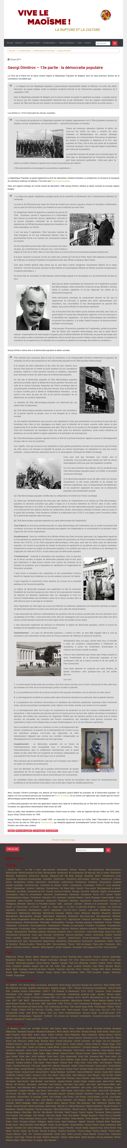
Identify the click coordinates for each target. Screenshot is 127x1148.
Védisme (36, 947)
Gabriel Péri (46, 1066)
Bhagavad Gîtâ (56, 876)
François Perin (66, 1062)
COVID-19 (100, 885)
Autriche (105, 957)
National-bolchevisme (40, 1000)
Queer (33, 928)
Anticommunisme (113, 869)
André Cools (115, 1031)
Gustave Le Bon (40, 1075)
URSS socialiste (94, 972)
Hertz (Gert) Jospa (29, 1078)
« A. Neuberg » (13, 1028)
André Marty (26, 1035)
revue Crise (110, 932)
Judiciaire (78, 904)
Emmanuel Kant (96, 1056)
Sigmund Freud (96, 1128)
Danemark (10, 963)
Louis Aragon (115, 1097)
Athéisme (10, 876)
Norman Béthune (13, 1112)
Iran (51, 966)
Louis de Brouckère (15, 1100)
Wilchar (117, 1137)
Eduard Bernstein (99, 1053)
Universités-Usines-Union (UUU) (106, 1016)
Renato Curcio (12, 1125)
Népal (14, 969)
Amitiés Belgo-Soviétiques (35, 985)
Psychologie (24, 928)
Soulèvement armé (14, 941)
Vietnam (9, 975)
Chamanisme (106, 879)
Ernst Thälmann (67, 1059)
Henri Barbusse (79, 1075)
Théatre (110, 941)
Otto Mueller (47, 1112)
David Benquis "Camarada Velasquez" (56, 1050)
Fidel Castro (38, 1062)
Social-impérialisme (91, 938)
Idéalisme (74, 901)
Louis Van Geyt (32, 1100)
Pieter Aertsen (77, 1118)
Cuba (118, 960)
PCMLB (22, 1010)
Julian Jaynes (53, 1090)
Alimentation (62, 869)
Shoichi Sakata (81, 1128)
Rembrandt (116, 1121)
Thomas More (115, 1131)
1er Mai (28, 869)
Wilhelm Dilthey (12, 1140)
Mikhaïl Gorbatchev (94, 1106)
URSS (82, 972)
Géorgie (117, 963)
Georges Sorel (28, 1072)
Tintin (24, 1134)
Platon (8, 1121)
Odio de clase (33, 1003)
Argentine (88, 957)
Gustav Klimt (107, 1072)
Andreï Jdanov (40, 1035)
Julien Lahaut (91, 1090)
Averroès (54, 1038)
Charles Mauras (77, 1044)
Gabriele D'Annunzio (61, 1066)
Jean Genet (68, 1084)
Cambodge (53, 960)
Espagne (64, 963)
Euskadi (93, 963)
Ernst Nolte (54, 1059)
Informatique (115, 901)
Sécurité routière (30, 938)
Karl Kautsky (115, 1090)
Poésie (108, 922)
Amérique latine (75, 957)
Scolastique (98, 935)
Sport (25, 941)
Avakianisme (21, 876)
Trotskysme (110, 944)
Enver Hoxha (110, 1056)
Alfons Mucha (63, 1031)
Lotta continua (67, 997)
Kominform (10, 997)
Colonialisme (80, 882)
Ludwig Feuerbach (63, 1100)
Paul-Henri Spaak (53, 1115)
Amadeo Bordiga (89, 1031)
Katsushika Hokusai (56, 1094)
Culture (9, 888)
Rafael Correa (54, 1121)
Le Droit (70, 907)
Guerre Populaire (25, 901)
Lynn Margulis (79, 1100)
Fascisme (99, 991)
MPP (14, 1000)
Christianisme (19, 882)
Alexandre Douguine (26, 1031)
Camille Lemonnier (82, 1041)
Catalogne (63, 960)
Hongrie (35, 966)
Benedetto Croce (90, 1038)
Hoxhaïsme (63, 901)
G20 (54, 897)
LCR (58, 997)
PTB (113, 1010)
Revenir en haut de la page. (63, 840)
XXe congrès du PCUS (93, 947)
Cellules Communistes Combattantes (90, 988)
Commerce (92, 882)
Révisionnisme (20, 932)
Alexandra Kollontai (102, 1028)
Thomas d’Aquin (84, 1131)
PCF (8, 1010)
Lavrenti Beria (23, 1097)
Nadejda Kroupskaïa (25, 1109)
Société (117, 938)
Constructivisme (32, 885)
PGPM (57, 1010)
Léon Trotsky (80, 1097)
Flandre (117, 894)
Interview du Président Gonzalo (41, 904)
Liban (94, 966)
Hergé (17, 1078)
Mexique (109, 966)
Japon (69, 966)
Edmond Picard (67, 1053)
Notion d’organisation (20, 919)
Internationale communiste (54, 994)
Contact (87, 43)
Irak (46, 966)
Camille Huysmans (64, 1041)
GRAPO (37, 994)
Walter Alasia (74, 1137)
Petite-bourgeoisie (14, 922)
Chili (71, 960)
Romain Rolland (91, 1125)
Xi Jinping (38, 1140)
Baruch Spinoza (75, 1038)
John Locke (86, 1087)
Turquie (49, 972)
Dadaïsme (40, 888)
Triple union (98, 944)
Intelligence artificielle (16, 904)
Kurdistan (87, 966)
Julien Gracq (78, 1090)
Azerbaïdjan (115, 957)
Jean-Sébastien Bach (26, 1087)
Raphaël (82, 1121)
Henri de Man (107, 1075)
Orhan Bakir (27, 1112)
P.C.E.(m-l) (68, 1003)
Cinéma (30, 882)
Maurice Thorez (68, 1103)
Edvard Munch (114, 1053)
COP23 (65, 885)
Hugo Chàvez (96, 1078)
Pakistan (51, 969)
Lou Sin (104, 1097)
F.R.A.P (91, 991)
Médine (9, 1106)
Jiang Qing (59, 1087)
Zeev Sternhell (50, 1140)
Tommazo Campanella (43, 1134)
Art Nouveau (90, 873)
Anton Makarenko (72, 1035)
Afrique (20, 957)
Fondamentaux (49, 43)
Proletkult (90, 925)
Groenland (16, 966)
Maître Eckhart (93, 1100)
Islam (59, 904)
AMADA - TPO (16, 985)
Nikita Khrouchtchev (62, 1109)
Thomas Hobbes (100, 1131)
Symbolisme (87, 941)
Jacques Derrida (64, 1081)
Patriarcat (86, 919)
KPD (19, 997)
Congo (112, 960)
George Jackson (43, 1069)
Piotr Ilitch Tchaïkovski (110, 1118)
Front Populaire (38, 831)
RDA (102, 969)
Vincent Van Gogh (33, 1137)
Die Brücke (21, 891)
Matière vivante (73, 913)
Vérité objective (47, 947)
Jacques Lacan (94, 1081)
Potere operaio (73, 1010)
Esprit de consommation (31, 894)
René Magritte (41, 1125)
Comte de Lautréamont (71, 1047)
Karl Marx (22, 1094)
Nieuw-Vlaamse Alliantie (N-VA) (106, 1000)
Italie (63, 966)
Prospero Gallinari (28, 1121)
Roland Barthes (77, 1125)
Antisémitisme (49, 873)
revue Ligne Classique (42, 935)
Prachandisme (54, 925)
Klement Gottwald (75, 1094)
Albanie (28, 957)
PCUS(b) (49, 1010)
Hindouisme (51, 901)
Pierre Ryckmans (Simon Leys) (33, 1118)
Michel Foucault (20, 1106)
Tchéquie (40, 972)
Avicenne (63, 1038)
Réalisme (74, 928)
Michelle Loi (62, 1106)
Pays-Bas (70, 969)
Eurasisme (48, 894)
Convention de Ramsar (50, 885)
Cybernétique (19, 888)
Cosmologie (88, 885)
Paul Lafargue (25, 1115)
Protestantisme (114, 925)
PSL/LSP (106, 1010)
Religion (9, 932)
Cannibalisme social (112, 876)
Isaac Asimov (23, 1081)
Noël (8, 919)
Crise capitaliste (113, 885)
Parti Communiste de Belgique (87, 1003)
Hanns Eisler (65, 1075)
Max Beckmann (83, 1103)
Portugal (95, 969)
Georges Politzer (13, 1072)
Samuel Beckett (50, 1128)
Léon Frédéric (55, 1097)
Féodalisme (86, 894)
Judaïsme (68, 904)
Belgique (21, 960)
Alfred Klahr (75, 1031)
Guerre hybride (107, 897)
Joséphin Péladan (26, 1090)
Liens (79, 43)
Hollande (26, 966)
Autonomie (98, 985)
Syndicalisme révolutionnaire (18, 1016)
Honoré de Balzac (46, 1078)
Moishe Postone (111, 1106)
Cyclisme (30, 888)
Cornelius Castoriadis (15, 1050)
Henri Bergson (93, 1075)
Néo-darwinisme (103, 916)
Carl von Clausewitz (112, 1041)
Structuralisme (35, 941)
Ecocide (49, 891)
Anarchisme (53, 985)
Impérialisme (85, 901)
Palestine (60, 969)
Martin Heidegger (23, 1103)
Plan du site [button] (12, 849)
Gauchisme (61, 897)
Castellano (47, 879)
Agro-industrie (49, 869)
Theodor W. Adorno (48, 1131)
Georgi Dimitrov (64, 51)
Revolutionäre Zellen (15, 1013)
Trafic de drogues (84, 944)
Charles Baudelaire (45, 1044)
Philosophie (45, 922)
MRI (20, 1000)
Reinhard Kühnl (103, 1121)
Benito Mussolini (106, 1038)
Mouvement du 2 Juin (100, 997)
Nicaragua (23, 969)
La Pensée (34, 907)
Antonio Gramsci (106, 1035)
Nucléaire (50, 919)
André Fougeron (13, 1035)
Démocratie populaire (60, 181)
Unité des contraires (22, 947)
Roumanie (116, 969)
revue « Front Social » (76, 932)
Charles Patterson (93, 1044)
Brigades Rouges (58, 988)
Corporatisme (76, 885)
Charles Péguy (108, 1044)
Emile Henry (52, 1056)
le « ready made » (56, 907)
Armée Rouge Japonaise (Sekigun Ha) (75, 985)
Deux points (90, 888)
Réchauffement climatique (109, 928)
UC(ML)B (48, 1016)
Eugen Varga (94, 1059)
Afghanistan (11, 957)
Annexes (82, 869)
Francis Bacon (52, 1062)
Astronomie (116, 873)
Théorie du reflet (43, 944)
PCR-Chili (39, 1010)
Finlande (101, 963)
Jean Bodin (43, 1084)
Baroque (44, 876)
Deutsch (80, 888)
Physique (70, 922)
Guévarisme (39, 901)
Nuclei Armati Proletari (16, 1003)
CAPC (70, 988)
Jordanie (77, 966)
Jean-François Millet (106, 1084)
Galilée (74, 1066)
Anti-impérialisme (96, 869)
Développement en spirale (109, 888)
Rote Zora (52, 1013)
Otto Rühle (58, 1112)
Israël (57, 966)
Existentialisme (61, 894)
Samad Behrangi (35, 1128)
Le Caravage (35, 1097)
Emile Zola (83, 1056)
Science (88, 935)
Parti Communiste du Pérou (56, 1007)
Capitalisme (11, 879)
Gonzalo (97, 1072)
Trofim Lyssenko (74, 1134)
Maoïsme (116, 910)
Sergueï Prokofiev (66, 1128)
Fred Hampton (105, 1062)
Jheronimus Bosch (45, 1087)
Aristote (17, 1038)
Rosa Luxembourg (108, 1125)
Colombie (104, 960)
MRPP (27, 1000)
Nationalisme (48, 916)
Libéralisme (21, 910)
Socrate (16, 1131)
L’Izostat (26, 997)
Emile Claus (24, 1056)
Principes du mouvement (73, 925)
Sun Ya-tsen (33, 1131)
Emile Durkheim (39, 1056)
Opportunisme (74, 919)
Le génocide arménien (86, 907)
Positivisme (23, 925)
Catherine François (14, 1044)
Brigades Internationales (39, 988)
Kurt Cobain (111, 1094)
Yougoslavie (19, 975)
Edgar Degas (39, 1053)
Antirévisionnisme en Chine (30, 873)
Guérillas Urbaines (76, 897)
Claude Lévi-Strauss (37, 1047)
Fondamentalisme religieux (17, 897)
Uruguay (106, 972)
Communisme (105, 882)
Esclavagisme (12, 894)
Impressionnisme (100, 901)
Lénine (45, 1097)
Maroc (101, 966)
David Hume (79, 1050)
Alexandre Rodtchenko (46, 1031)
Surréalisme (61, 941)
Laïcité (44, 907)
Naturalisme (61, 916)
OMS (43, 1003)
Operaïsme (51, 1003)
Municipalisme (25, 916)
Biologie (78, 876)
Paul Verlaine (39, 1115)
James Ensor (108, 1081)
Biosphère (88, 876)
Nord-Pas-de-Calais (37, 969)
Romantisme (58, 935)
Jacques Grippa (80, 1081)
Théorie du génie (26, 944)
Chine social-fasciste (89, 960)
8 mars (37, 869)
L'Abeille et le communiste (96, 904)
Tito (30, 1134)
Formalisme (36, 897)
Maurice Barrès (53, 1103)
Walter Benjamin (88, 1137)
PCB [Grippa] (99, 1007)
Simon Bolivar (110, 1128)
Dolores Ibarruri (25, 1053)
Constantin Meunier (90, 1047)
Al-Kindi (45, 1028)
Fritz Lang (35, 1066)
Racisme (65, 928)
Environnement (114, 891)
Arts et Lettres (103, 873)
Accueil (10, 43)
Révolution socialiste (56, 932)
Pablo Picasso (71, 1112)
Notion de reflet (37, 919)
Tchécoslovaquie (27, 972)
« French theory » (14, 869)
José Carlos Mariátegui (102, 1087)
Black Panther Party (112, 985)
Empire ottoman (43, 963)
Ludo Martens (47, 1100)
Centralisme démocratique (77, 879)
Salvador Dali (20, 1128)
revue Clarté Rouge (95, 932)
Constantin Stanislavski (110, 1047)
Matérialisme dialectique (30, 913)
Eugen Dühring (81, 1059)
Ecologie (75, 891)
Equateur (55, 963)
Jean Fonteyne (55, 1084)
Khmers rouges (114, 994)
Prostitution (100, 925)
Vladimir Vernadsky (50, 1137)
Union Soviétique (62, 796)
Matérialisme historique (44, 51)
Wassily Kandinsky (105, 1137)
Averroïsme (34, 876)
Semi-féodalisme (48, 938)
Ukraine (57, 972)
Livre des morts (70, 910)
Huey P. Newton (82, 1078)
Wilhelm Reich (26, 1140)
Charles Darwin (61, 1044)
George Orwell (72, 1069)
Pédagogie (107, 919)
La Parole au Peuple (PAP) (43, 997)
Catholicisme (59, 879)
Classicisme (40, 882)
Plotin (15, 1121)
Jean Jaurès (79, 1084)
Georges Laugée (113, 1069)
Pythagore (41, 1121)
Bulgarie (11, 831)
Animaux (73, 869)
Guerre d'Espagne (92, 897)
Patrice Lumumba (113, 1112)
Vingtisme (67, 947)
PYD (119, 1010)
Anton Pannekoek (89, 1035)
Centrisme (95, 879)
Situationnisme (74, 938)
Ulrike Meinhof (89, 1134)
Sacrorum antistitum (74, 935)
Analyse (18, 43)
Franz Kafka (92, 1062)
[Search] (114, 43)
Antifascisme (11, 873)
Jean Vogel (91, 1084)
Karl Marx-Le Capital (37, 1094)
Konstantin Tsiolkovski (94, 1094)
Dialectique (11, 891)
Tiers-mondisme (59, 944)
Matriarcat (85, 913)
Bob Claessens (20, 1041)
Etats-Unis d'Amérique (79, 963)
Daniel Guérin (32, 1050)
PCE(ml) (110, 1007)
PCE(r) (118, 1007)
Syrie (16, 972)
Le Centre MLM (32, 43)
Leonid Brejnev (93, 1097)
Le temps (101, 907)
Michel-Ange (50, 1106)
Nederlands (73, 916)
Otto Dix (36, 1112)
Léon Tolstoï (68, 1097)
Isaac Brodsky (36, 1081)
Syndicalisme (100, 941)
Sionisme (62, 938)
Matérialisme (11, 913)
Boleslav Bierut (47, 1041)
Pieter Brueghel (92, 1118)
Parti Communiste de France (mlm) (27, 1007)
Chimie (9, 882)
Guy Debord (53, 1075)
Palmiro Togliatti (86, 1112)
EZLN (83, 991)
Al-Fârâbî (36, 1028)
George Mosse (58, 1069)
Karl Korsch (11, 1094)
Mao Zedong (108, 1100)
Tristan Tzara (60, 1134)
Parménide (99, 1112)
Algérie (36, 957)
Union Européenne (70, 972)
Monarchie (106, 913)
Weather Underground (15, 1019)
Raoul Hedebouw (69, 1121)
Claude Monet (53, 1047)
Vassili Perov (104, 1134)
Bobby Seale (33, 1041)
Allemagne (45, 957)
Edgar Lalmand (52, 1053)
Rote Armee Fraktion (36, 1013)
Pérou (78, 969)
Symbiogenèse (74, 941)
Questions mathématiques (49, 928)
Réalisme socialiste (88, 928)
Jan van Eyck (19, 1084)
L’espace (114, 904)
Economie (85, 891)
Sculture (108, 935)
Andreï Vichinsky (55, 1035)
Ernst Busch (31, 1059)
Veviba (58, 947)
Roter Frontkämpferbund (70, 1013)
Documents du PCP (36, 891)
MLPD (78, 997)
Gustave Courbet (24, 1075)
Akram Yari (26, 1028)
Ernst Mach (43, 1059)
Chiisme (117, 879)
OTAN (60, 1003)
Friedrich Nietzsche (21, 1066)
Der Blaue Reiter (67, 888)
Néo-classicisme (87, 916)
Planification (98, 922)
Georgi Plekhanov (57, 1072)
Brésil (36, 960)
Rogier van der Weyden (58, 1125)
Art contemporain (76, 873)
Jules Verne (40, 1090)
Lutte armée (93, 910)
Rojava (108, 969)
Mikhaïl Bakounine (77, 1106)
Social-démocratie (107, 1013)
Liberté (46, 910)
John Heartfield (72, 1087)
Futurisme (46, 897)
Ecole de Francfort (63, 891)
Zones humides (110, 947)
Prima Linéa (94, 1010)
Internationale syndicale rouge (81, 994)
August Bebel (43, 1038)
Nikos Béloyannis (96, 1109)
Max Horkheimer (99, 1103)
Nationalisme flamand (80, 1000)
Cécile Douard (30, 1044)
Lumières (82, 910)
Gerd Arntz (71, 1072)
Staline (24, 1131)
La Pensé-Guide (20, 907)
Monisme (116, 913)
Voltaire (64, 1137)
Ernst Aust (20, 1059)
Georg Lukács (101, 1066)
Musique (37, 916)
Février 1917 (98, 894)
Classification (54, 882)
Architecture (62, 873)
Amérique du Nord (59, 957)
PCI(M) (14, 1010)
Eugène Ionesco (108, 1059)
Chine (76, 960)
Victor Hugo (19, 1137)
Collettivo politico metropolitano (26, 991)
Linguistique (56, 910)
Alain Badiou (55, 1028)
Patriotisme (96, 919)
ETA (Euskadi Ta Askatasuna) (65, 991)
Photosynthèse (57, 922)
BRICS (98, 876)
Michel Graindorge (36, 1106)
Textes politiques (66, 43)
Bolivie (29, 960)
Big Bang (69, 876)
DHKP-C (46, 991)
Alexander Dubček (84, 1028)
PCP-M (30, 1010)
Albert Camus (69, 1028)
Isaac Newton (50, 1081)
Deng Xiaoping (107, 1050)
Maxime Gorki (114, 1103)
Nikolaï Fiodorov (79, 1109)
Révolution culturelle (37, 932)
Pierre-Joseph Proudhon (59, 1118)
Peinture (117, 919)
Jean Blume (31, 1084)
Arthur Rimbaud (29, 1038)
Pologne (86, 969)
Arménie (97, 957)
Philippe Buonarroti (89, 1115)
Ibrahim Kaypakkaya (112, 1078)
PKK (63, 1010)
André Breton (103, 1031)
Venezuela (116, 972)
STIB (118, 1013)
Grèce (8, 966)
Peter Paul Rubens (71, 1115)
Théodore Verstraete (67, 1131)
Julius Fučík (103, 1090)
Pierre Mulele (12, 1118)
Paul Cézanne (12, 1115)
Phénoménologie (31, 922)
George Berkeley (27, 1069)
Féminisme (74, 894)
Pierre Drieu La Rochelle (110, 1115)
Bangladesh (11, 960)
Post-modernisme (38, 925)
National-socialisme (60, 1000)
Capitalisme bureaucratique (29, 879)
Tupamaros (38, 1016)
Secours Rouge (90, 1013)
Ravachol (91, 1121)
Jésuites (101, 994)
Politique (117, 922)
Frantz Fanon (80, 1062)
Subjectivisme (49, 941)
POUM (85, 1010)
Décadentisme (52, 888)
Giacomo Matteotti (85, 1072)
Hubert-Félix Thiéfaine (65, 1078)
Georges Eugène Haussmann (92, 1069)
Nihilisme (116, 916)
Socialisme (107, 938)
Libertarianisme (35, 910)
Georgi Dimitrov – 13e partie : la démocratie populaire (55, 67)
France (109, 963)
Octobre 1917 (61, 919)
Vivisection (77, 947)
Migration (96, 913)
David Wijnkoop (93, 1050)
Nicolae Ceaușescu (44, 1109)
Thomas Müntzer (13, 1134)
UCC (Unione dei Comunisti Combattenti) (72, 1016)
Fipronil (109, 894)
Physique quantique (83, 922)
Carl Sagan (96, 1041)
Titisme (71, 944)
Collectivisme (67, 882)
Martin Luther (39, 1103)
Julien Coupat (66, 1090)
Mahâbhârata (105, 910)
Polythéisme (11, 925)
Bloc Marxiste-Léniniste (16, 988)
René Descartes (26, 1125)
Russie (9, 972)
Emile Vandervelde (68, 1056)
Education (95, 891)
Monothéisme (12, 916)
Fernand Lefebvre (24, 1062)
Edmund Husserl (83, 1053)
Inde (42, 966)
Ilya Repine (11, 1081)
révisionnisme (47, 822)
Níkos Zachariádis (113, 1109)
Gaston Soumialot (86, 1066)
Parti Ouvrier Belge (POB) (81, 1007)
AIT (7, 985)
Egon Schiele (12, 1056)
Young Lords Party (34, 1019)
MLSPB (85, 997)
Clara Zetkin (21, 1047)
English (103, 891)
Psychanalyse (12, 928)
